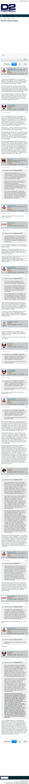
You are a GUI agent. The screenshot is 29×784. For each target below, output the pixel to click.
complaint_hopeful (12, 321)
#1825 (26, 407)
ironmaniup (10, 343)
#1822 (26, 329)
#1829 (26, 636)
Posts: (19, 73)
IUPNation (10, 159)
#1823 (26, 351)
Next (25, 64)
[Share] (26, 74)
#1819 (26, 213)
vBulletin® (21, 781)
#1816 (26, 77)
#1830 (26, 659)
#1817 (26, 112)
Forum (5, 18)
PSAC (13, 18)
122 (14, 64)
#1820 (26, 230)
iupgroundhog (11, 222)
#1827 (26, 560)
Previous (7, 64)
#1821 (26, 275)
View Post (21, 170)
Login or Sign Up (23, 1)
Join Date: (9, 73)
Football (9, 18)
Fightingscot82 (11, 68)
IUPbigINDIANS (11, 105)
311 (19, 64)
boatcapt (9, 469)
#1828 (26, 603)
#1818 (26, 167)
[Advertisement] (14, 36)
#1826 (26, 476)
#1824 (26, 377)
